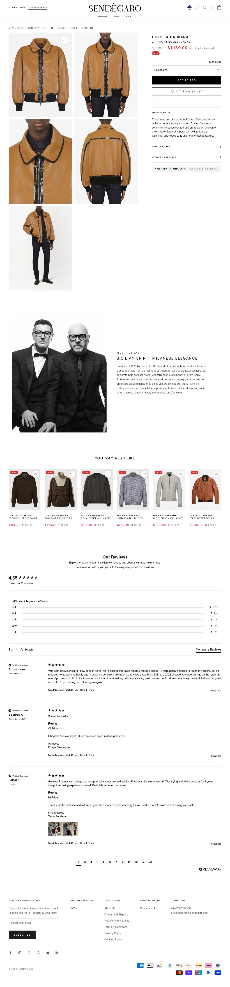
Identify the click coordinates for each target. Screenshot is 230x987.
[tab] (208, 650)
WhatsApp (179, 169)
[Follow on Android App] (57, 953)
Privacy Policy (112, 933)
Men (22, 7)
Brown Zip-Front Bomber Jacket (24, 518)
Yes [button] (76, 689)
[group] (27, 577)
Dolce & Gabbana (28, 27)
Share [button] (92, 689)
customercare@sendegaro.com (189, 912)
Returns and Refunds (116, 920)
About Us (109, 908)
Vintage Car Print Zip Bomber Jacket (130, 518)
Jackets (63, 27)
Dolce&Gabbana (37, 7)
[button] (55, 829)
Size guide (215, 62)
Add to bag (187, 80)
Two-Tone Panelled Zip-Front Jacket (59, 518)
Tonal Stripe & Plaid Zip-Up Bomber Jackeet (96, 518)
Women (13, 7)
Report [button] (83, 689)
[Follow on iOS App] (48, 953)
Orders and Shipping (116, 914)
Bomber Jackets (82, 27)
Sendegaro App (149, 908)
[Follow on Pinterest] (29, 953)
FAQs (73, 908)
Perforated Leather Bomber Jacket (202, 518)
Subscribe (22, 934)
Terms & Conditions (116, 927)
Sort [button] (11, 649)
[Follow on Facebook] (10, 953)
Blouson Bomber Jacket (168, 518)
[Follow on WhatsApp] (38, 953)
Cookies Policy (113, 939)
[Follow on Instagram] (20, 953)
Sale (129, 16)
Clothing (48, 27)
